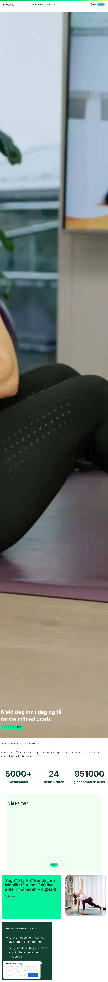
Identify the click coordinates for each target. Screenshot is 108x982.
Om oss (48, 4)
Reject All (22, 975)
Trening (31, 4)
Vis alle (54, 865)
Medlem (40, 4)
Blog (55, 4)
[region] (21, 970)
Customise (11, 975)
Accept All (33, 975)
